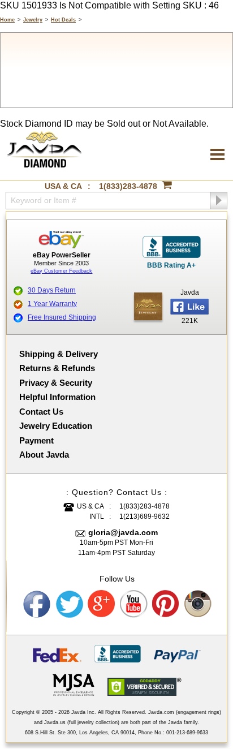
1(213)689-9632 (144, 516)
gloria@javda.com (123, 532)
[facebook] (148, 306)
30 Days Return (52, 290)
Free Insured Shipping (62, 317)
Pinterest (166, 604)
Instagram (198, 604)
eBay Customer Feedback (61, 271)
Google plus (102, 604)
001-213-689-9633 (187, 732)
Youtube (134, 604)
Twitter (69, 604)
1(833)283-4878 (128, 186)
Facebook (37, 604)
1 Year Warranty (52, 304)
